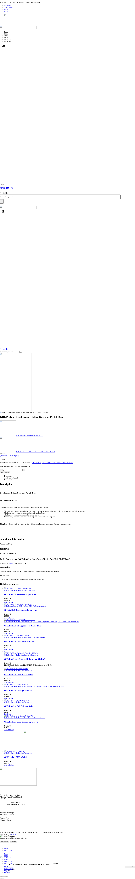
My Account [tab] (8, 850)
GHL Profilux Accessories (37, 606)
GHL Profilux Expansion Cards (24, 590)
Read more (7, 714)
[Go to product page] (69, 588)
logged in (12, 563)
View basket (4, 842)
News (6, 37)
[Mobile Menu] (1, 204)
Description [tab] (8, 476)
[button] (4, 192)
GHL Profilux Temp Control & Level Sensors (57, 463)
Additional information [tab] (11, 478)
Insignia (13, 834)
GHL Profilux (36, 463)
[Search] (2, 201)
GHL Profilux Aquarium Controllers (45, 622)
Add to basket (130, 867)
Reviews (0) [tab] (8, 480)
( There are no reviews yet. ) (9, 456)
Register (6, 11)
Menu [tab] (6, 848)
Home (6, 32)
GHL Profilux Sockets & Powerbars (26, 655)
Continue (13, 842)
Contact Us (7, 39)
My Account (7, 5)
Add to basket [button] (9, 602)
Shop (6, 34)
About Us (7, 35)
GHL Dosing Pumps (11, 606)
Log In (6, 9)
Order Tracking (8, 7)
